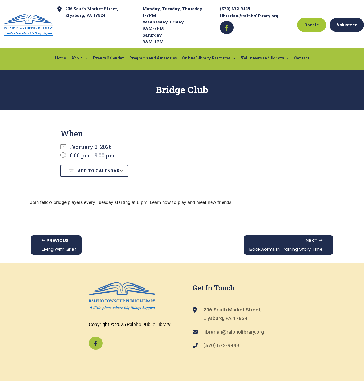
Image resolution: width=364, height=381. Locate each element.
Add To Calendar (98, 170)
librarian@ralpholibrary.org (249, 15)
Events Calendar (108, 57)
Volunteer (347, 24)
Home (60, 57)
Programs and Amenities (153, 57)
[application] (85, 58)
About (77, 57)
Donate (311, 24)
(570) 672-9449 (235, 8)
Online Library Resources (206, 57)
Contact (301, 57)
